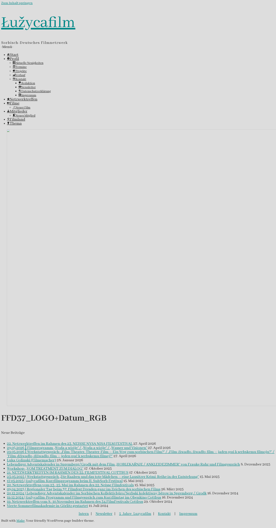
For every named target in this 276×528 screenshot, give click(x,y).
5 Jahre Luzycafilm (135, 513)
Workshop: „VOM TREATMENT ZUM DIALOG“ (45, 468)
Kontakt (164, 513)
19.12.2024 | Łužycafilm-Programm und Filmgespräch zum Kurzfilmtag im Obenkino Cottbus (84, 497)
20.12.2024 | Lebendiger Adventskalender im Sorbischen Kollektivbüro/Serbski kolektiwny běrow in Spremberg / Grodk (107, 493)
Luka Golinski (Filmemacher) (31, 460)
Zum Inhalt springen (17, 3)
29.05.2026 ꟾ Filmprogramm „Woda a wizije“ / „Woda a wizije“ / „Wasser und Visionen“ (77, 447)
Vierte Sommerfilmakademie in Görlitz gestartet (47, 505)
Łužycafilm (38, 23)
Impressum (188, 513)
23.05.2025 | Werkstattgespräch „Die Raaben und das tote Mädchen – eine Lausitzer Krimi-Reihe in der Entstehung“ (103, 476)
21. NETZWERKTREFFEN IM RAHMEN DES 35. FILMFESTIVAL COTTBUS (67, 472)
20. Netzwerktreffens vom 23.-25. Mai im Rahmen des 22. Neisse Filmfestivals (70, 485)
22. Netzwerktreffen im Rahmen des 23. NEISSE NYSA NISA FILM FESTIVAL (70, 443)
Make (20, 521)
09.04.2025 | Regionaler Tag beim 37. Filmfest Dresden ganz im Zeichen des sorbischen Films (83, 489)
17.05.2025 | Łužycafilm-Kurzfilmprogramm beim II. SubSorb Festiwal (65, 481)
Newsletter (104, 513)
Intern (84, 513)
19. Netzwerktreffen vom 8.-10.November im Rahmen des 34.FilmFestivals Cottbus (75, 501)
